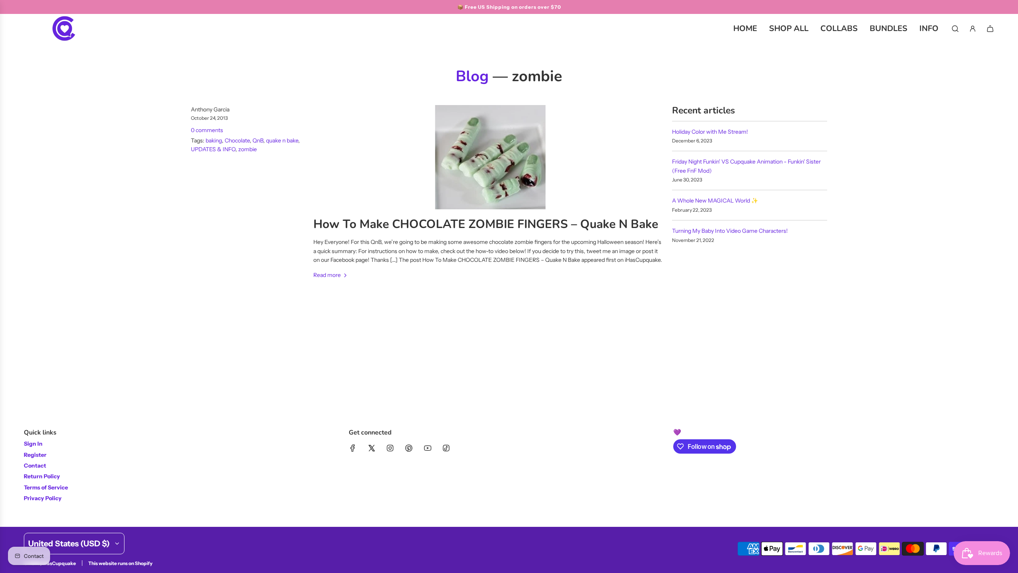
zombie (247, 149)
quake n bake (282, 140)
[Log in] (972, 28)
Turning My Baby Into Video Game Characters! (730, 230)
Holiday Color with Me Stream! (710, 131)
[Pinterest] (409, 448)
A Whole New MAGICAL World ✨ (715, 200)
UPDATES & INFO (213, 149)
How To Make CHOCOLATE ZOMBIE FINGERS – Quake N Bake (485, 224)
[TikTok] (446, 448)
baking (214, 140)
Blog (472, 76)
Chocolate (237, 140)
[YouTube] (427, 448)
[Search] (955, 28)
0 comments (207, 130)
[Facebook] (352, 448)
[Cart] (990, 28)
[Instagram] (390, 448)
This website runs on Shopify (120, 563)
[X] (371, 448)
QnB (258, 140)
